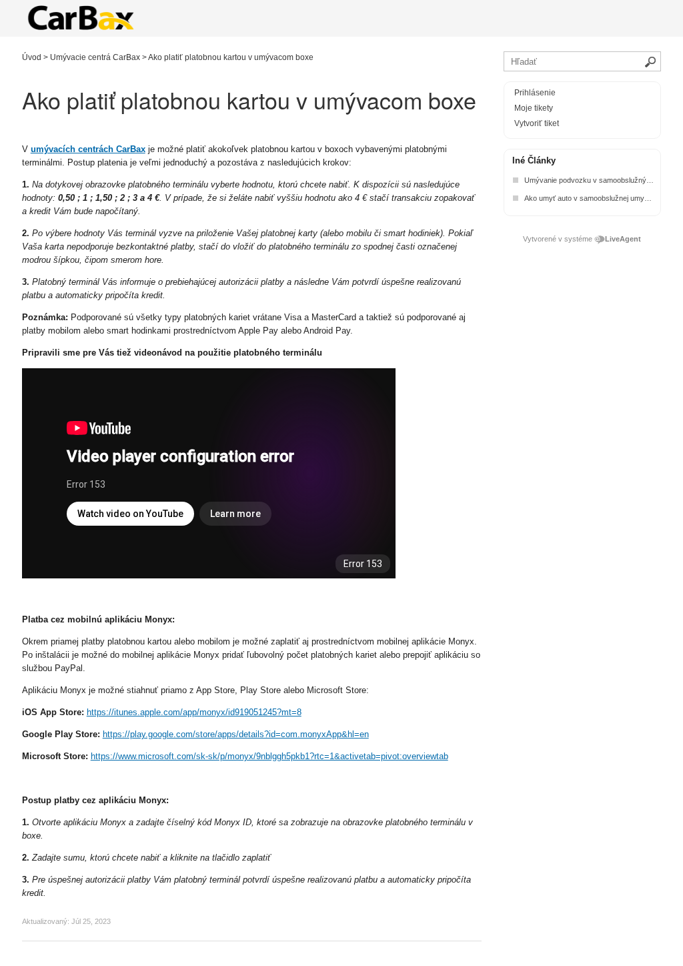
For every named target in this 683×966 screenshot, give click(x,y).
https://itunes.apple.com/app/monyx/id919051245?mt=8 (194, 712)
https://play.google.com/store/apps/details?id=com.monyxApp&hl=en (236, 734)
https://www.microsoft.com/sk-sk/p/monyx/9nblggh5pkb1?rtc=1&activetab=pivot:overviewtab (269, 756)
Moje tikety (533, 108)
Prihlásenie (535, 92)
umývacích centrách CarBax (88, 149)
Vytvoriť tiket (536, 123)
